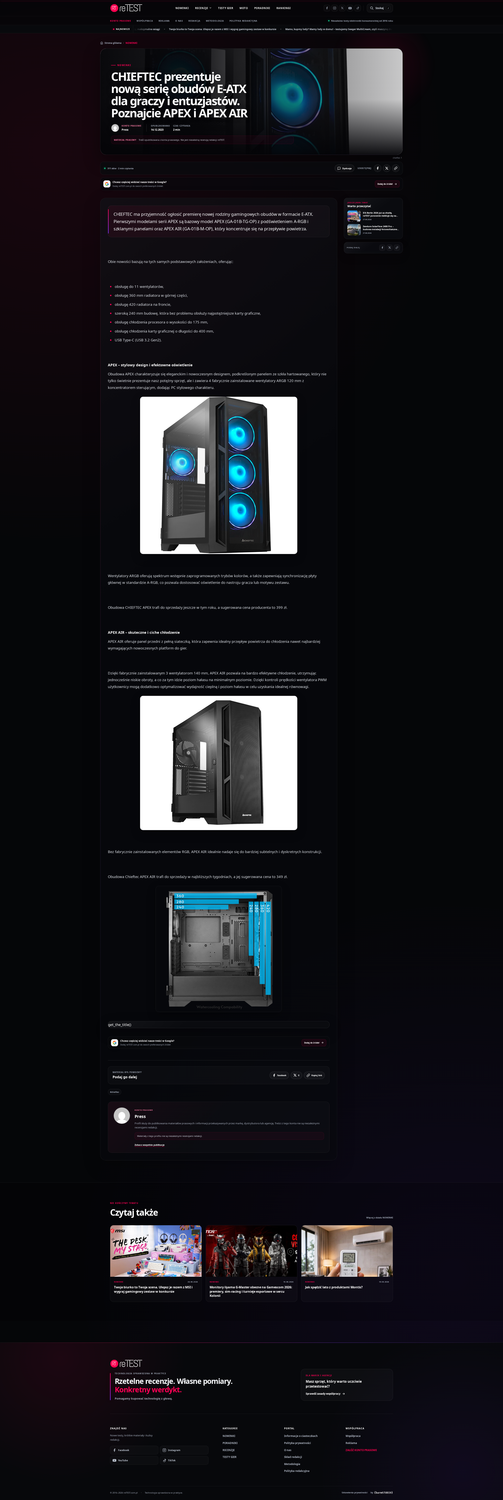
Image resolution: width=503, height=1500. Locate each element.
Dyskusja (347, 168)
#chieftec (114, 1092)
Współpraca (353, 1436)
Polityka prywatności (297, 1443)
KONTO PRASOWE (120, 20)
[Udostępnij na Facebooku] (377, 168)
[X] (342, 8)
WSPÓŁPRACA (145, 20)
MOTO (244, 8)
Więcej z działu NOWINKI (379, 1217)
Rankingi (283, 8)
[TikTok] (357, 8)
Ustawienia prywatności (354, 1492)
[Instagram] (334, 8)
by (382, 1492)
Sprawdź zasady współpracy (323, 1393)
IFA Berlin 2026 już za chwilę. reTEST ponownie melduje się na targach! (368, 29)
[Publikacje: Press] (121, 1127)
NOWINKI (182, 8)
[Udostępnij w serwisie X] (386, 168)
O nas (287, 1450)
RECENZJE (201, 8)
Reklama (351, 1443)
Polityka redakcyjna (243, 20)
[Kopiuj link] (395, 168)
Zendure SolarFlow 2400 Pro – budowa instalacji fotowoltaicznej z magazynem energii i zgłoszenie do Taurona (381, 231)
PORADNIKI (262, 8)
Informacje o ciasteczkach (301, 1436)
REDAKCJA (194, 20)
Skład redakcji (293, 1457)
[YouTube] (350, 8)
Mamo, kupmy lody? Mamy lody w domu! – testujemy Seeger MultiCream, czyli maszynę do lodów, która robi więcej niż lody (245, 29)
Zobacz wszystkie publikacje (150, 1144)
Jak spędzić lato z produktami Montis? (334, 1287)
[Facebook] (327, 8)
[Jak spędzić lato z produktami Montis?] (347, 1251)
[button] (218, 475)
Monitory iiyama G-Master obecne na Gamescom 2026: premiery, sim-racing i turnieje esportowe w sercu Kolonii (251, 1291)
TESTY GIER (225, 8)
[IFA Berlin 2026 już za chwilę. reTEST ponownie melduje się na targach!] (354, 216)
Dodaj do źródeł (385, 184)
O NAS (179, 20)
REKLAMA (164, 20)
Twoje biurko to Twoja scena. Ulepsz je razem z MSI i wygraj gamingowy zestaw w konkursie (153, 1289)
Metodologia (215, 20)
